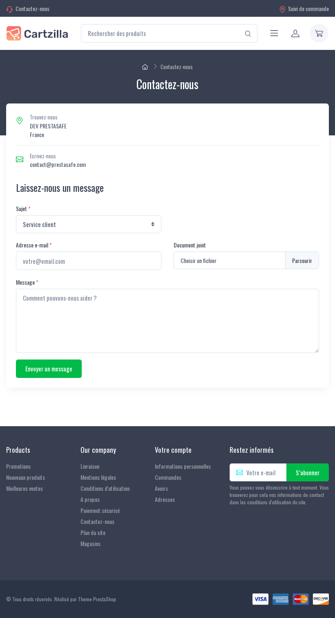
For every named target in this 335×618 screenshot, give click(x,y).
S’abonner (307, 472)
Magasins (90, 543)
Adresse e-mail (34, 244)
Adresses (165, 499)
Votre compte (173, 450)
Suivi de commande (308, 8)
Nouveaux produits (25, 477)
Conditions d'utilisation (105, 488)
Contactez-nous (32, 8)
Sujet (23, 208)
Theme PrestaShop (97, 599)
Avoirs (161, 488)
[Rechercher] (248, 33)
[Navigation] (274, 33)
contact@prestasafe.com (58, 164)
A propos (90, 499)
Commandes (168, 477)
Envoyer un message (48, 368)
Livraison (89, 466)
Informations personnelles (183, 466)
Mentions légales (98, 477)
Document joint (190, 244)
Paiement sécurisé (100, 510)
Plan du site (92, 532)
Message (27, 282)
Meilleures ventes (24, 488)
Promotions (18, 466)
